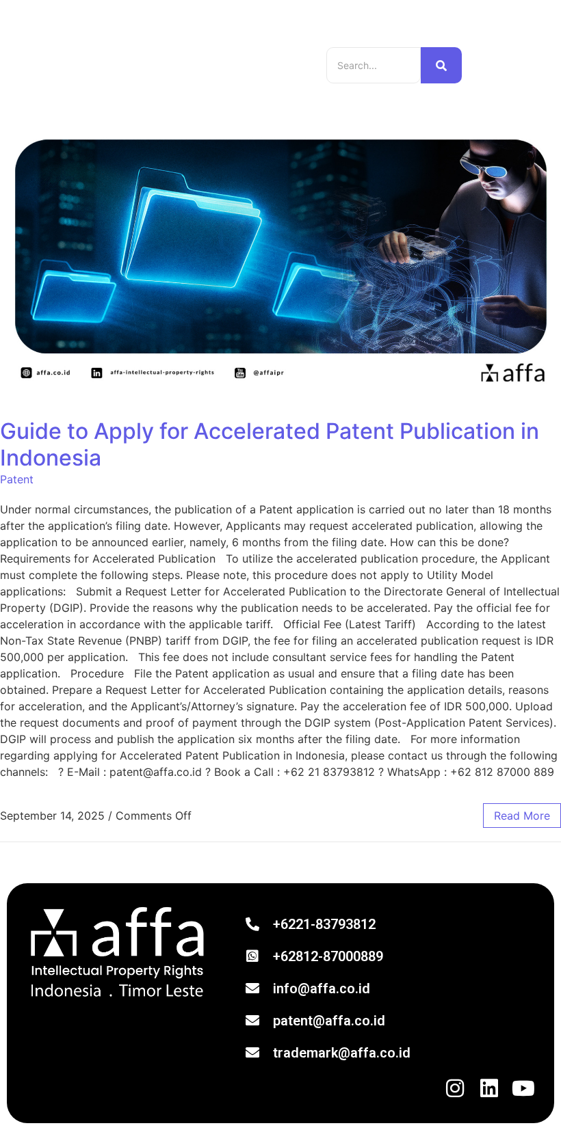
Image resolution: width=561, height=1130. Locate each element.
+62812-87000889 (328, 956)
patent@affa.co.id (329, 1020)
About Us (199, 64)
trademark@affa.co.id (341, 1053)
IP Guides (186, 46)
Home (140, 46)
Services (147, 64)
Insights (237, 46)
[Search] (441, 65)
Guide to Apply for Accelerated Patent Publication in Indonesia (269, 444)
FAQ (138, 83)
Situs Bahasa (502, 66)
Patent (17, 479)
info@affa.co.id (321, 988)
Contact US (258, 64)
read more (522, 815)
